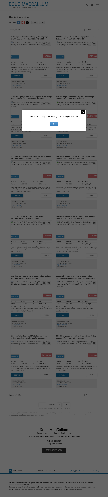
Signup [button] (34, 22)
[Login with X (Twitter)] (27, 24)
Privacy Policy (71, 471)
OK (54, 124)
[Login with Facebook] (18, 24)
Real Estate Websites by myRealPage (87, 471)
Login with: (12, 22)
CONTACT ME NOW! (54, 450)
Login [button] (42, 22)
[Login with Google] (23, 24)
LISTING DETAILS (17, 76)
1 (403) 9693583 (16, 85)
